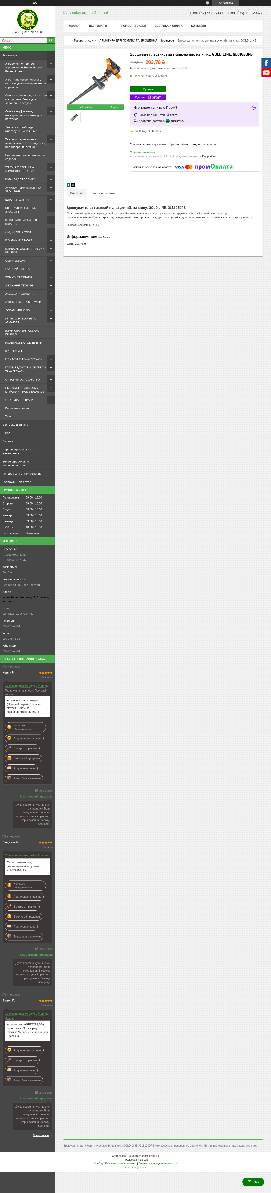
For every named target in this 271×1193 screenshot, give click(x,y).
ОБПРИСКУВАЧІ (15, 260)
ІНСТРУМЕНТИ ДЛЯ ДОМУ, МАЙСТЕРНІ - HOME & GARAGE (24, 389)
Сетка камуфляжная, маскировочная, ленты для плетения (23, 115)
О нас (6, 433)
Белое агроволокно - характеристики (16, 463)
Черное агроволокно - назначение (18, 451)
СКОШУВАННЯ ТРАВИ (19, 400)
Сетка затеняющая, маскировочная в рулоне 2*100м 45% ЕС (23, 866)
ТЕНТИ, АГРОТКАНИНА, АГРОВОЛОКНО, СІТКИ (20, 169)
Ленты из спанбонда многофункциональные (21, 129)
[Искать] (51, 40)
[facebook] (68, 185)
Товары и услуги (85, 40)
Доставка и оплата (15, 424)
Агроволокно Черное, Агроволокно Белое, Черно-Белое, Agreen (24, 67)
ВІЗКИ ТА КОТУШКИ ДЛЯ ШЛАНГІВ (21, 222)
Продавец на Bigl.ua (135, 1159)
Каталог (74, 25)
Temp (8, 416)
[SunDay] (27, 19)
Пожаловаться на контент (121, 1163)
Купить (148, 89)
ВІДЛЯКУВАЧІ (13, 351)
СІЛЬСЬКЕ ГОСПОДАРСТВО (22, 379)
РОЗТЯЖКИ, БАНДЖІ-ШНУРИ (23, 342)
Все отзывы (41, 1135)
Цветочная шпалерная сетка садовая (25, 157)
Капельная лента (17, 408)
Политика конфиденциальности (157, 1163)
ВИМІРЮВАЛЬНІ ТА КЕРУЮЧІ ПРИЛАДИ (23, 332)
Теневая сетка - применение (22, 473)
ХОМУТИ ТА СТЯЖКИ (18, 277)
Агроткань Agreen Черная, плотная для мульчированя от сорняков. (25, 83)
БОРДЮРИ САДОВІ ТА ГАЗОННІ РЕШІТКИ (25, 250)
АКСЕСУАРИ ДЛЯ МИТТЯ (20, 294)
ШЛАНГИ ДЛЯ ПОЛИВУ (20, 179)
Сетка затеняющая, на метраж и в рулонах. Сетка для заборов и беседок (26, 99)
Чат (256, 1182)
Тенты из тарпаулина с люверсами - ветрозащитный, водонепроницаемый (25, 143)
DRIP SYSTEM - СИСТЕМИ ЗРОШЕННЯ (21, 210)
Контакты (198, 25)
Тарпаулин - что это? (17, 482)
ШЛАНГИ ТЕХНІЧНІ (17, 199)
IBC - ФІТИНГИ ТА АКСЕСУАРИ (24, 359)
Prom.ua (154, 1155)
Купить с (141, 97)
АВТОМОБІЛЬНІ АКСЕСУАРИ (23, 302)
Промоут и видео (132, 25)
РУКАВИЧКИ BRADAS (18, 240)
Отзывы (8, 441)
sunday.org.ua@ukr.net (18, 613)
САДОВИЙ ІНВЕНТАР (18, 269)
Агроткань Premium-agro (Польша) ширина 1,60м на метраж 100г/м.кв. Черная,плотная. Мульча (24, 706)
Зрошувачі (167, 40)
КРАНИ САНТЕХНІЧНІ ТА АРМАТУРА (20, 320)
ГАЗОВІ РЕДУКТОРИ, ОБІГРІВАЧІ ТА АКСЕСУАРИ (25, 369)
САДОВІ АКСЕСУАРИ (18, 232)
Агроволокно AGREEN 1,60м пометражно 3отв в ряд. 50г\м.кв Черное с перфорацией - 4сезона (27, 1030)
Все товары (10, 55)
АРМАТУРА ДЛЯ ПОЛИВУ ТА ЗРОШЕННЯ (23, 189)
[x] (73, 185)
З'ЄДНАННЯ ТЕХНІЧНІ (19, 285)
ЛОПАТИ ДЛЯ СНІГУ (17, 310)
